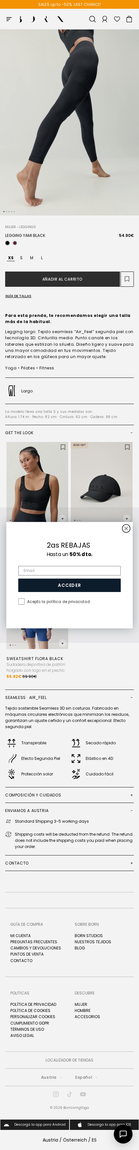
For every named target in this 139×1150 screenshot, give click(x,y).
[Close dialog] (126, 528)
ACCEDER (69, 585)
